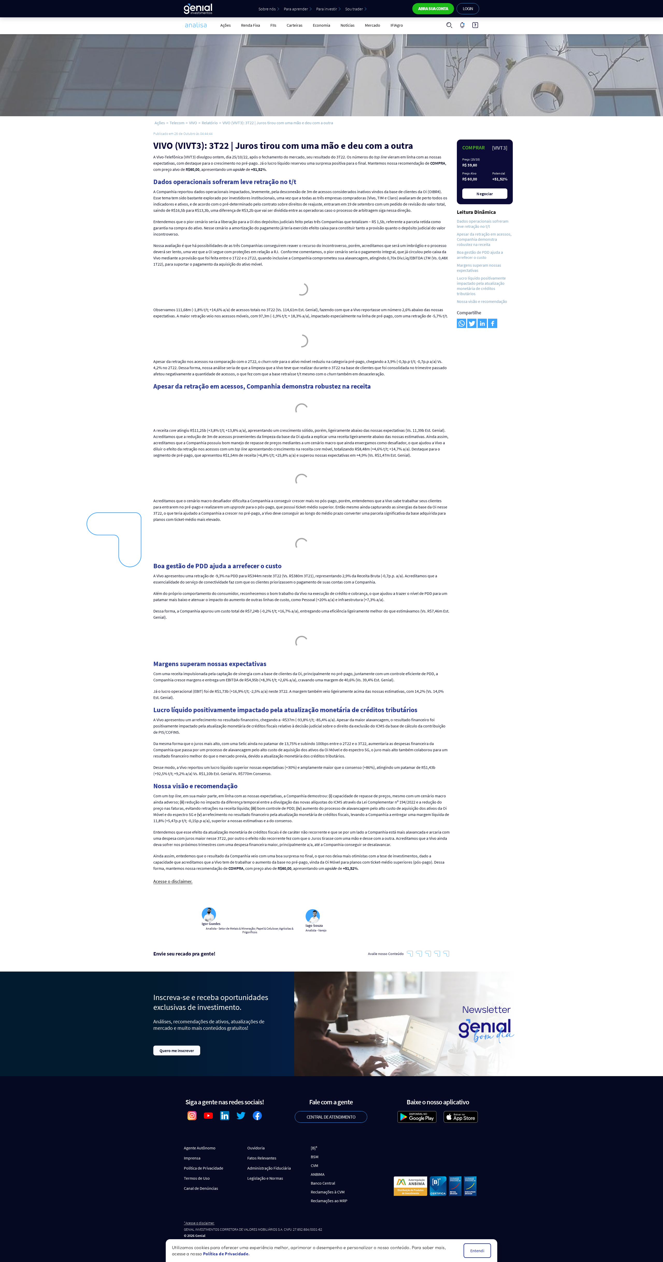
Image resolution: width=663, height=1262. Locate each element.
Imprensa (192, 1158)
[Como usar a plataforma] (475, 25)
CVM (314, 1165)
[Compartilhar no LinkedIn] (482, 323)
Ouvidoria (256, 1147)
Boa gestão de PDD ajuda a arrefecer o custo (480, 255)
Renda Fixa (250, 25)
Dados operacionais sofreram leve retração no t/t (482, 223)
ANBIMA (318, 1174)
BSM (315, 1156)
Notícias (348, 25)
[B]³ (314, 1147)
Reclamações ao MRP (329, 1200)
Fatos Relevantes (261, 1158)
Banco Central (323, 1183)
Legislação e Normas (265, 1178)
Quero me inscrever (177, 1050)
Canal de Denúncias (201, 1188)
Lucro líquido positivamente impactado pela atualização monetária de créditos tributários (481, 285)
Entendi (477, 1250)
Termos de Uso (197, 1178)
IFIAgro (397, 25)
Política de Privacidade (203, 1168)
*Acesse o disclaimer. (199, 1223)
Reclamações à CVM (328, 1191)
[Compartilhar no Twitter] (472, 323)
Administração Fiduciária (269, 1168)
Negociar (485, 193)
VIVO (193, 122)
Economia (321, 25)
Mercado (372, 25)
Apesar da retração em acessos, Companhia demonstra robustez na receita (484, 239)
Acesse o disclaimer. (172, 881)
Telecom (177, 122)
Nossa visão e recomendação (482, 301)
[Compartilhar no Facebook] (492, 323)
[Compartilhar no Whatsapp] (461, 323)
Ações (225, 25)
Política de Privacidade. (226, 1254)
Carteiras (294, 25)
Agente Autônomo (199, 1147)
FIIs (273, 25)
